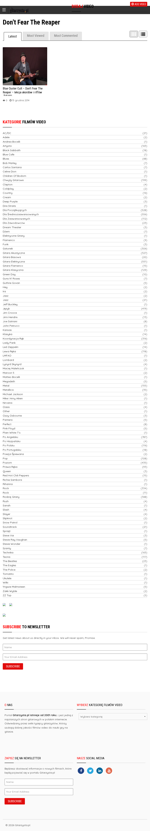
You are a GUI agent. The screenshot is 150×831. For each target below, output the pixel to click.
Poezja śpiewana (13, 454)
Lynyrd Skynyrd (12, 364)
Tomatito (8, 574)
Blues (6, 158)
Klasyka (7, 334)
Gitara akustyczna (14, 253)
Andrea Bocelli (11, 141)
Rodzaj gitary (11, 496)
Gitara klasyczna (13, 270)
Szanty (7, 548)
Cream (7, 197)
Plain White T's (11, 432)
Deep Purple (10, 201)
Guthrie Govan (11, 283)
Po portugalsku (12, 449)
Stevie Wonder (11, 544)
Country (7, 193)
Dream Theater (12, 227)
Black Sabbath (11, 150)
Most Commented (66, 36)
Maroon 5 (8, 372)
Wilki (5, 582)
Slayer (6, 514)
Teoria (6, 557)
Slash (6, 509)
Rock (6, 488)
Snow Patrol (10, 522)
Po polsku (9, 445)
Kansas (7, 330)
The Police (9, 569)
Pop (5, 458)
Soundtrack (10, 527)
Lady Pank (9, 342)
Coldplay (8, 188)
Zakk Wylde (10, 591)
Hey (5, 287)
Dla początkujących (15, 210)
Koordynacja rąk (13, 338)
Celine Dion (9, 171)
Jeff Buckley (10, 304)
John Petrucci (11, 325)
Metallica (8, 389)
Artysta (7, 145)
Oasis (6, 407)
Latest (12, 36)
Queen (7, 471)
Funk (5, 244)
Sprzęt (6, 531)
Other (6, 411)
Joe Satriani (10, 321)
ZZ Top (7, 595)
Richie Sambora (12, 479)
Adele (6, 137)
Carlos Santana (12, 167)
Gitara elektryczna (14, 261)
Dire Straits (9, 206)
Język (6, 308)
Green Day (9, 274)
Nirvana (7, 402)
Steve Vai (8, 535)
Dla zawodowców (14, 223)
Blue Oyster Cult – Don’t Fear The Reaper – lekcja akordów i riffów (23, 91)
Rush (6, 501)
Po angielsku (10, 437)
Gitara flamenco (13, 265)
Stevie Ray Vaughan (15, 539)
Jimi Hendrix (10, 317)
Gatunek (8, 248)
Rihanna (8, 484)
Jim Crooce (10, 312)
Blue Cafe (8, 154)
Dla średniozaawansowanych (21, 214)
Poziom (7, 462)
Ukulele (7, 578)
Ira (4, 291)
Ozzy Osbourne (12, 415)
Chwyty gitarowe (13, 180)
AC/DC (7, 133)
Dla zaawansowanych (16, 218)
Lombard (8, 360)
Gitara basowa (12, 257)
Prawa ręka (10, 466)
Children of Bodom (14, 176)
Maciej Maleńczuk (13, 368)
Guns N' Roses (11, 278)
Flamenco (9, 240)
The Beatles (10, 561)
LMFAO (7, 355)
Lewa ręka (9, 351)
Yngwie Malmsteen (14, 586)
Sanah (6, 505)
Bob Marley (9, 163)
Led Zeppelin (10, 347)
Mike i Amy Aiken (13, 398)
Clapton (7, 184)
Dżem (6, 231)
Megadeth (9, 381)
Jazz (5, 295)
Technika (8, 552)
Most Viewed (35, 36)
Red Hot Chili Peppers (16, 475)
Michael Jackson (13, 394)
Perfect (7, 424)
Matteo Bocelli (11, 377)
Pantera (7, 419)
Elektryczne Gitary (14, 235)
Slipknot (7, 518)
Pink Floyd (9, 428)
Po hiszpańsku (11, 441)
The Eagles (9, 565)
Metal (6, 385)
